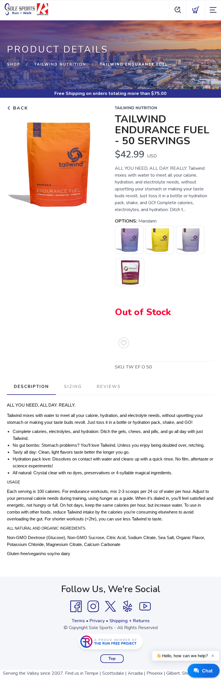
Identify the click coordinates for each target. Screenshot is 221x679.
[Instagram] (93, 606)
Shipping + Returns (129, 621)
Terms (78, 621)
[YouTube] (145, 606)
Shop (13, 64)
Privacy (97, 621)
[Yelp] (127, 606)
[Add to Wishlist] (123, 342)
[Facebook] (76, 606)
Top (112, 658)
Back (19, 108)
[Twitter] (110, 606)
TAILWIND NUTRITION (60, 64)
